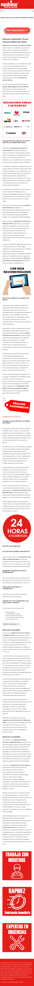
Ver (18, 624)
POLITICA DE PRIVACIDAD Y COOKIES (15, 982)
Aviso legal (3, 982)
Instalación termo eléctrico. (11, 417)
